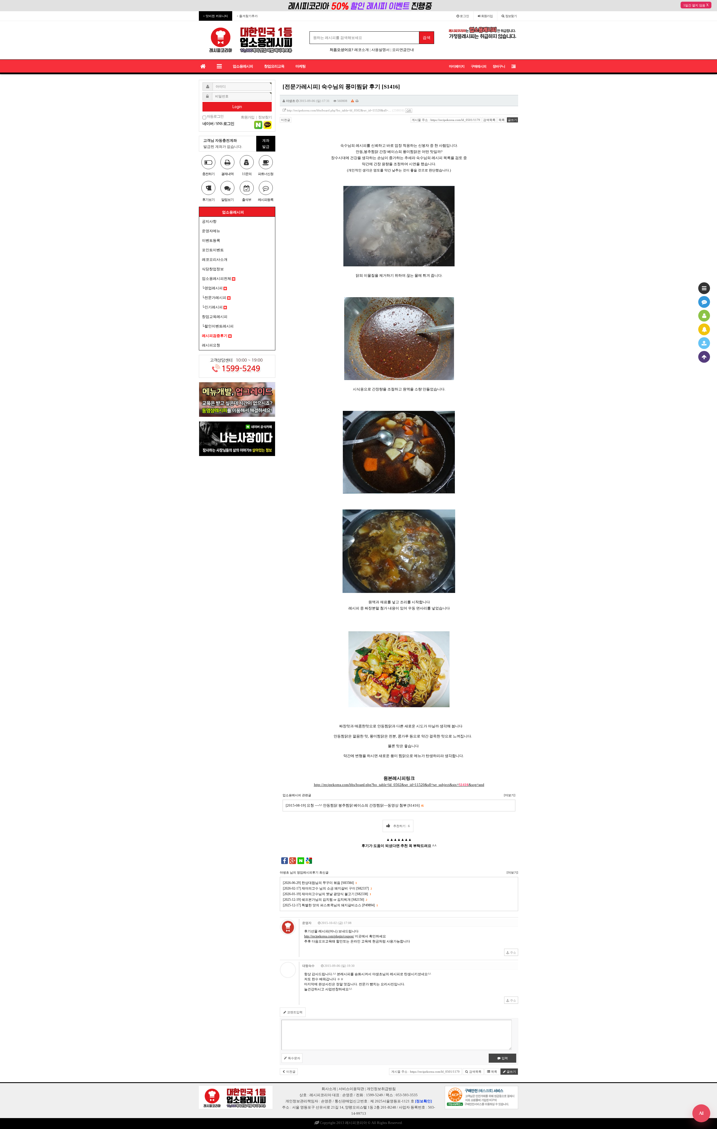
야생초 (290, 101)
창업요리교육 (274, 66)
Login (237, 106)
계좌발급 (265, 143)
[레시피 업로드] (704, 343)
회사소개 (329, 1089)
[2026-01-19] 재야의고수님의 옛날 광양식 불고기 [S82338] (327, 894)
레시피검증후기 (215, 336)
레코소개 (361, 50)
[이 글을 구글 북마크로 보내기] (309, 860)
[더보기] (509, 795)
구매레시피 (478, 66)
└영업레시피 (213, 288)
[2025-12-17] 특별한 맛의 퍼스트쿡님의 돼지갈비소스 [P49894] (330, 905)
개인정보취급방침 (381, 1089)
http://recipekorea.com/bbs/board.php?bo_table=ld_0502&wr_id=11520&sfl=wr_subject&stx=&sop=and (399, 785)
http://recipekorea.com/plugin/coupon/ (329, 936)
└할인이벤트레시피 (218, 326)
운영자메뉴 (211, 231)
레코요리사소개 (214, 259)
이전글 (285, 120)
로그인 (464, 16)
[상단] (704, 357)
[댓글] (704, 302)
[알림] (704, 329)
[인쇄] (357, 101)
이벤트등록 (211, 240)
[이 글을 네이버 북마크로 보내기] (300, 860)
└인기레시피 (213, 307)
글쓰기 (512, 120)
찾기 (511, 16)
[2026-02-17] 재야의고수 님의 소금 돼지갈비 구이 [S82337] (327, 888)
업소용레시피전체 (217, 278)
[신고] (352, 101)
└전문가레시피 (214, 297)
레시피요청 (211, 345)
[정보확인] (423, 1101)
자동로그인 (215, 116)
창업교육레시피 (214, 317)
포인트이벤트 (213, 250)
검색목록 (489, 120)
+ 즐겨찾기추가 (247, 16)
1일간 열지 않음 (694, 5)
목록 (502, 120)
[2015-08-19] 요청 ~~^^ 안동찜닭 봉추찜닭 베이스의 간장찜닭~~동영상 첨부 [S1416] (354, 805)
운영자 (306, 923)
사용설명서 (380, 50)
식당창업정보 (213, 269)
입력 (504, 1058)
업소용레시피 (243, 66)
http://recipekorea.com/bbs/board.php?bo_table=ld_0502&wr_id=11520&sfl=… (339, 110)
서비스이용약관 (351, 1089)
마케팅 (300, 66)
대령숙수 (308, 965)
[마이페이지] (704, 316)
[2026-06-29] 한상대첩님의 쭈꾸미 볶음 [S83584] (320, 883)
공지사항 (209, 221)
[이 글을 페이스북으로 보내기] (284, 860)
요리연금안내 (403, 50)
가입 (487, 16)
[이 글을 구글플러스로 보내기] (292, 860)
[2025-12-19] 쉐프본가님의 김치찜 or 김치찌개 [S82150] (325, 900)
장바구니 (499, 66)
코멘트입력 (294, 1012)
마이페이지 (456, 66)
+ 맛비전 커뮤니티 (215, 16)
